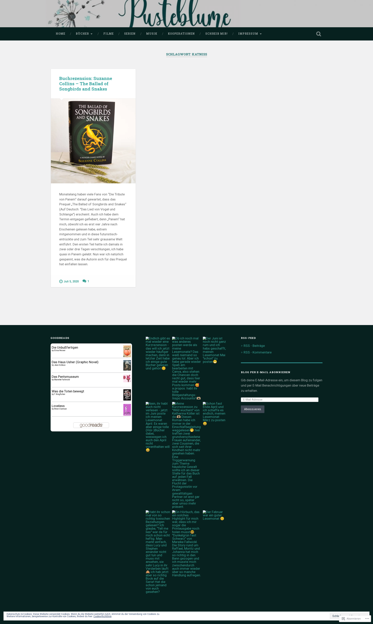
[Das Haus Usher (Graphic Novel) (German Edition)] (127, 369)
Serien (130, 33)
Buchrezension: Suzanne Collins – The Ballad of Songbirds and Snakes (85, 83)
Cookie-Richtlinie (102, 616)
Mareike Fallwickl (62, 380)
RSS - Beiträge (254, 346)
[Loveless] (127, 415)
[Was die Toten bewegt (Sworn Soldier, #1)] (127, 399)
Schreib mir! (216, 33)
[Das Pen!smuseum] (127, 381)
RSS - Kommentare (258, 352)
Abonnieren (252, 409)
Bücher (82, 33)
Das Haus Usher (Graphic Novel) (75, 362)
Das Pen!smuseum (65, 377)
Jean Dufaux (59, 365)
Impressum (248, 33)
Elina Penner (59, 350)
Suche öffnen (318, 33)
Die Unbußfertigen (65, 347)
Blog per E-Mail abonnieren (265, 372)
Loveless (58, 406)
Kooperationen (181, 33)
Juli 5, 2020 (71, 281)
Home (60, 33)
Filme (108, 33)
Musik (151, 33)
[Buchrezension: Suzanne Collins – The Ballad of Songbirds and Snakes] (93, 140)
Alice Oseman (60, 409)
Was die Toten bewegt (68, 391)
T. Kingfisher (59, 394)
